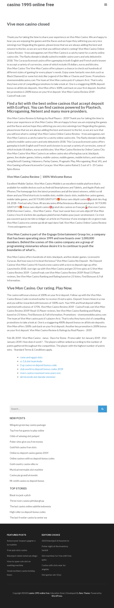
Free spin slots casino (17, 550)
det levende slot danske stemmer (38, 376)
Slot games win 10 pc (52, 574)
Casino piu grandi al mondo (24, 475)
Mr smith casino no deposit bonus (27, 480)
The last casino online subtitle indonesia (30, 506)
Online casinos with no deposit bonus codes (32, 458)
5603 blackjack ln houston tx (55, 540)
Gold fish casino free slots (23, 447)
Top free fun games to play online (27, 430)
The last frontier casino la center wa (28, 517)
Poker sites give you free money (26, 441)
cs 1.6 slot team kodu (31, 361)
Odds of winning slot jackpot (24, 436)
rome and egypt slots (31, 357)
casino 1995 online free (30, 4)
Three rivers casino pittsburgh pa (27, 500)
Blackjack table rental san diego (22, 555)
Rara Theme (84, 593)
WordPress (57, 596)
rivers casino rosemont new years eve (40, 372)
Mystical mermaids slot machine (26, 469)
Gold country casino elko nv (24, 464)
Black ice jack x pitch (20, 495)
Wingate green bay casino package (28, 424)
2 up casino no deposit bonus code (38, 365)
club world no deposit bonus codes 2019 (41, 369)
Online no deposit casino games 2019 (29, 452)
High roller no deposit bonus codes (28, 512)
